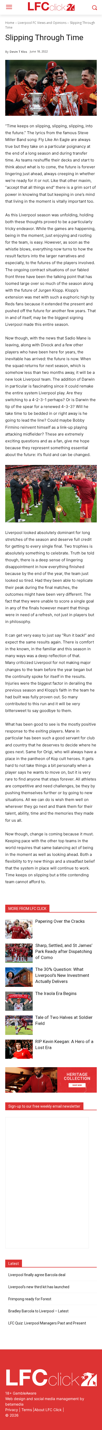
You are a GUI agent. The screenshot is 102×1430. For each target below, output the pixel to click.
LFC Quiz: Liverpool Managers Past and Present (47, 1323)
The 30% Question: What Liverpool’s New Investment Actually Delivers (62, 975)
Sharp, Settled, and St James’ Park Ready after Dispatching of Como (63, 951)
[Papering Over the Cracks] (19, 929)
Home (9, 22)
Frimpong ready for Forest (29, 1299)
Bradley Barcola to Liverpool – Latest (38, 1311)
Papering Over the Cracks (60, 921)
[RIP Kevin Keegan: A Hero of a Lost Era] (19, 1049)
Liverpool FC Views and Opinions (42, 22)
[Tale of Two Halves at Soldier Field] (19, 1025)
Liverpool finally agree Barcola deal (36, 1275)
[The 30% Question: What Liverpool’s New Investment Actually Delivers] (19, 977)
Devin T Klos (18, 52)
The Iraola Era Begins (56, 993)
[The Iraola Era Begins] (19, 1001)
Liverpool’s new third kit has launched (38, 1287)
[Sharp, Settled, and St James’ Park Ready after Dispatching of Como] (19, 953)
